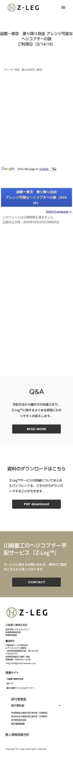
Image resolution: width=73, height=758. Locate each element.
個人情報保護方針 (17, 735)
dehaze (63, 7)
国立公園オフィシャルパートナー (21, 688)
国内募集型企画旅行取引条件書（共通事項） (30, 712)
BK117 (10, 683)
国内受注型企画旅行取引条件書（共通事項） (30, 716)
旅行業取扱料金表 (18, 720)
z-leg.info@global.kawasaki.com (21, 663)
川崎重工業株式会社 (15, 679)
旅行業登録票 (18, 723)
